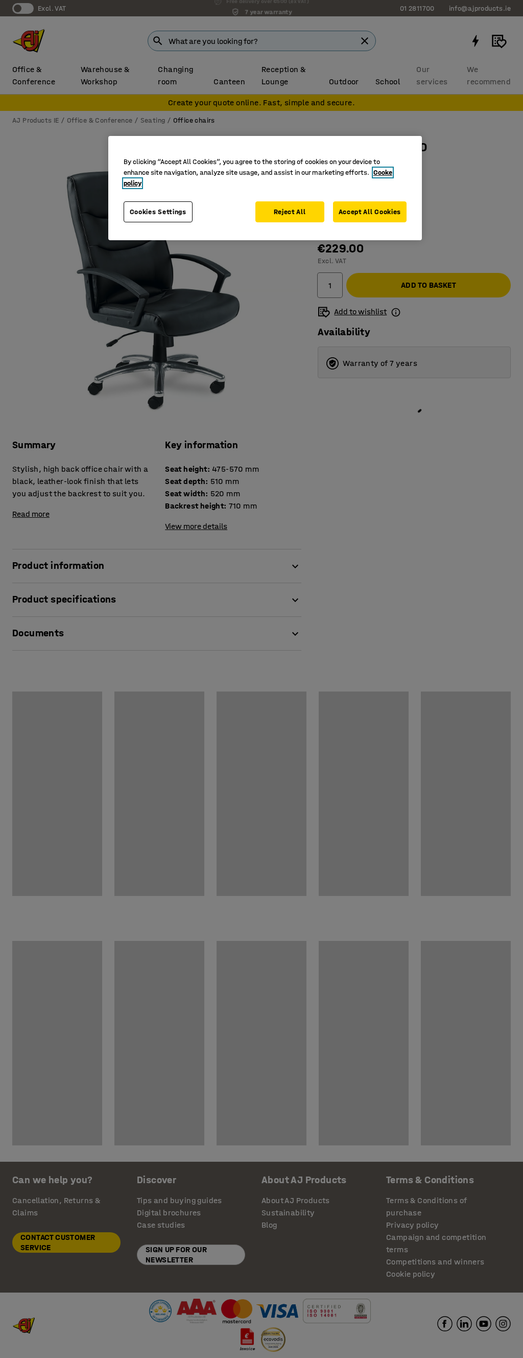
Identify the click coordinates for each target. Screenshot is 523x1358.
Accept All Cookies (370, 212)
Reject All (290, 212)
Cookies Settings (158, 212)
